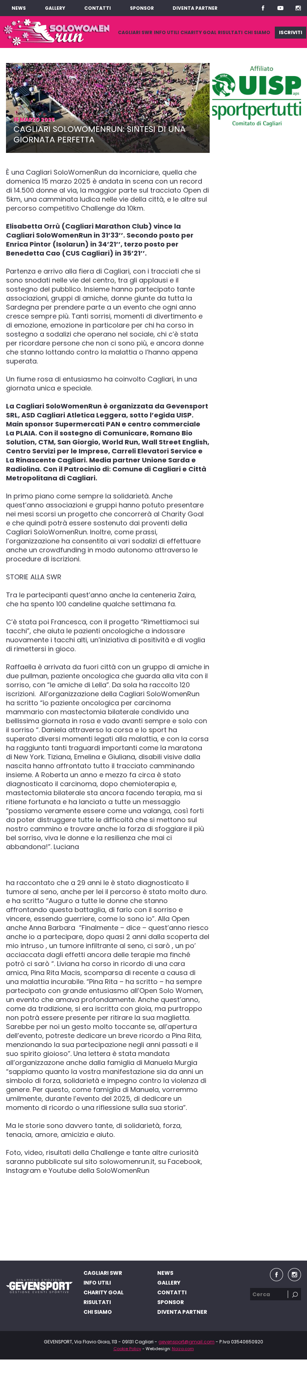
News (19, 8)
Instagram (298, 7)
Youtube (280, 7)
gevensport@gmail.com (186, 1342)
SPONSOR (142, 8)
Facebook (263, 7)
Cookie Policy (127, 1349)
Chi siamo (257, 32)
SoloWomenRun (56, 32)
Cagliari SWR (135, 32)
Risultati (230, 32)
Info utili (166, 32)
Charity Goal (198, 32)
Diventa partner (195, 8)
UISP (256, 96)
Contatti (97, 8)
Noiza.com (183, 1349)
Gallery (55, 8)
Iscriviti (290, 32)
